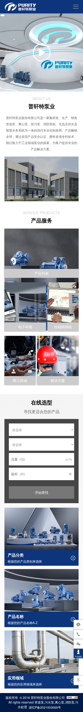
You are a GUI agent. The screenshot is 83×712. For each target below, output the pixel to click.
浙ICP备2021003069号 (45, 707)
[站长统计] (72, 698)
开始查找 (41, 492)
